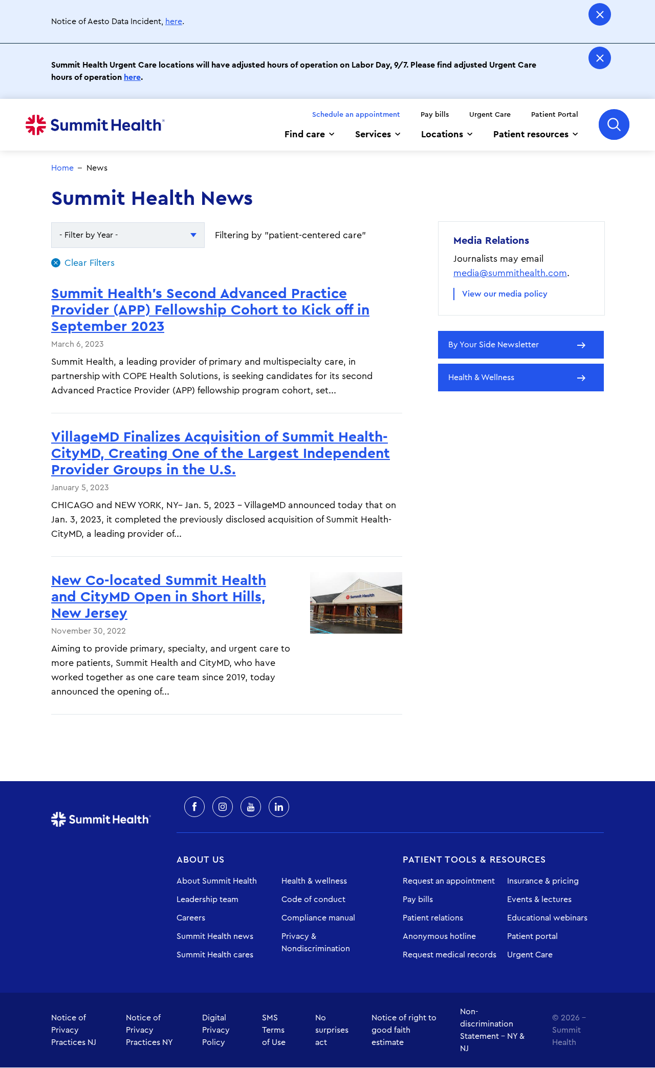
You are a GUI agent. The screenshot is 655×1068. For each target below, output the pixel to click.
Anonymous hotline (439, 936)
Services (373, 134)
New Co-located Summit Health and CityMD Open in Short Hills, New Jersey (158, 596)
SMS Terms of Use (274, 1030)
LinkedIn (279, 807)
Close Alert (599, 14)
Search (614, 124)
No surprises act (331, 1030)
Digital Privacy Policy (216, 1030)
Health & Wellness (481, 377)
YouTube (251, 807)
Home (95, 125)
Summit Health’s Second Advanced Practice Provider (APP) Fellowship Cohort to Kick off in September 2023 (210, 309)
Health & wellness (314, 881)
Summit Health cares (215, 955)
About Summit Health (217, 881)
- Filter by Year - (88, 235)
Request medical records (449, 955)
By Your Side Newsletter (493, 345)
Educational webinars (547, 918)
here (173, 21)
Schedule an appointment (356, 114)
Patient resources (531, 134)
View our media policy (505, 294)
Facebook (194, 807)
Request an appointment (449, 881)
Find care (305, 134)
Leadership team (207, 899)
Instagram (222, 807)
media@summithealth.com (510, 273)
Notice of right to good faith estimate (404, 1030)
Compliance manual (318, 918)
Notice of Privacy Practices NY (149, 1030)
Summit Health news (215, 936)
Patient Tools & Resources (474, 859)
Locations (442, 134)
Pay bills (435, 114)
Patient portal (532, 936)
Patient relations (433, 918)
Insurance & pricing (543, 881)
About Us (201, 859)
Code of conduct (313, 899)
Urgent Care (490, 114)
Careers (191, 918)
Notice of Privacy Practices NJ (73, 1030)
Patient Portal (554, 114)
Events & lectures (539, 899)
